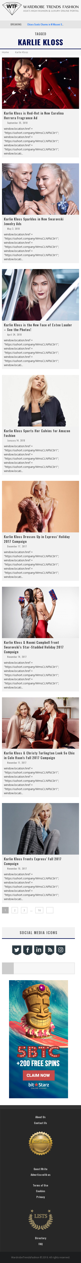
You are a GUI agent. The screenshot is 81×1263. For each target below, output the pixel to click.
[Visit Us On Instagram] (60, 954)
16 (39, 910)
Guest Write (40, 1169)
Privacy (40, 1197)
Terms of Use (40, 1185)
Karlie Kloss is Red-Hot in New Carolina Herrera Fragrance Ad (34, 115)
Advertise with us (41, 1175)
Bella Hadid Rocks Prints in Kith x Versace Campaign (52, 24)
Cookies (40, 1191)
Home (5, 52)
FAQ (41, 1244)
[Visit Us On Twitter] (16, 954)
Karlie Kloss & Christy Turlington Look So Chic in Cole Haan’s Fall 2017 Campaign (39, 755)
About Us (40, 1117)
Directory (40, 1238)
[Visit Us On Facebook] (27, 954)
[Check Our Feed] (49, 954)
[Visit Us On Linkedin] (38, 954)
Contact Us (40, 1123)
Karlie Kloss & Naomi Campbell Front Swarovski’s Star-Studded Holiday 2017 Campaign (34, 647)
